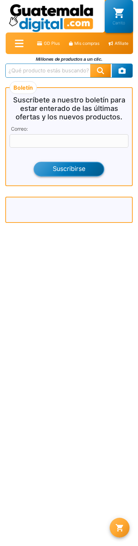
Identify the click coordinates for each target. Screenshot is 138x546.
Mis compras (86, 43)
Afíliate (121, 43)
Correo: (19, 129)
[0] (120, 528)
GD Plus (52, 43)
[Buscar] (100, 71)
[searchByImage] (122, 71)
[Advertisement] (69, 210)
